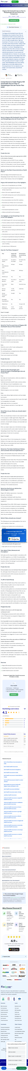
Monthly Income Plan (5, 1029)
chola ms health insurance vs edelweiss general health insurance (13, 803)
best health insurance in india (11, 772)
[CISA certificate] (8, 999)
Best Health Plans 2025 (17, 5)
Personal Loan (18, 1018)
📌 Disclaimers (6, 848)
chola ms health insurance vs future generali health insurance (12, 808)
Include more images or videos (15, 1060)
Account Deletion (5, 1049)
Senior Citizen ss (4, 1037)
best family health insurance (11, 766)
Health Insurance (4, 1010)
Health (18, 16)
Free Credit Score (18, 1029)
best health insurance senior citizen (12, 792)
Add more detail (11, 1052)
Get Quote (13, 694)
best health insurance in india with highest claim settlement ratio (12, 785)
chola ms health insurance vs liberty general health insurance (12, 817)
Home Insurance (4, 1012)
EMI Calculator (18, 1010)
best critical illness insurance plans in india (13, 763)
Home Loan (17, 1014)
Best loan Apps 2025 (19, 1033)
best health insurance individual (11, 789)
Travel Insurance (4, 1020)
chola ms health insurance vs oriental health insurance (13, 835)
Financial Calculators (5, 1027)
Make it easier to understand (14, 1056)
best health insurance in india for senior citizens (13, 780)
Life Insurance (4, 1014)
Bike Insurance (4, 1006)
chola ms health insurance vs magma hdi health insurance (13, 821)
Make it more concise (13, 1047)
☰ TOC (3, 1068)
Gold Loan (17, 1012)
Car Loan (17, 1008)
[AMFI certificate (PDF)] (3, 999)
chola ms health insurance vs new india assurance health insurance (13, 826)
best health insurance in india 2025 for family (13, 776)
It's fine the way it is (12, 1064)
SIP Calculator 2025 (5, 1039)
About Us (5, 1048)
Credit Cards (17, 1027)
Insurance (13, 16)
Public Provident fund (5, 1033)
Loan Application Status (20, 1031)
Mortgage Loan (18, 1016)
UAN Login (3, 1041)
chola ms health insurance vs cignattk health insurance (13, 798)
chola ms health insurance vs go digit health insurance (13, 812)
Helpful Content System (15, 897)
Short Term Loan (18, 1020)
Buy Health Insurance (5, 5)
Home (10, 16)
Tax (15, 1039)
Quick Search (22, 1068)
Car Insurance (4, 1008)
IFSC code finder (18, 1041)
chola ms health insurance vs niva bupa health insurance (13, 830)
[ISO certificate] (19, 999)
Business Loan (18, 1006)
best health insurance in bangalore (12, 769)
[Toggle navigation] (25, 2)
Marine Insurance (4, 1016)
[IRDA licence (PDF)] (14, 999)
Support (14, 1)
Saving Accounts (4, 1035)
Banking (16, 1035)
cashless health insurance (10, 795)
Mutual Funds (3, 1031)
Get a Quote (13, 20)
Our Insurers (3, 1018)
